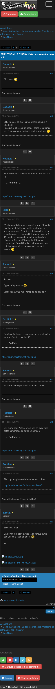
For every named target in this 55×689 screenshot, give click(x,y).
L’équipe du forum (29, 677)
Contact (8, 677)
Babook (7, 64)
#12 (51, 116)
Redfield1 (8, 158)
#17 (51, 379)
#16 (51, 328)
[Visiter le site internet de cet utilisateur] (22, 203)
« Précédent (5, 47)
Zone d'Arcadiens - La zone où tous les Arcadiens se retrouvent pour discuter (27, 32)
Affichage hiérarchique (44, 54)
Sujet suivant (29, 575)
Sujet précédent (12, 575)
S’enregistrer (29, 14)
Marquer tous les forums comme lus (22, 666)
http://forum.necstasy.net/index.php (19, 196)
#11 (51, 73)
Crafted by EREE (17, 687)
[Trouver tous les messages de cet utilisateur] (25, 100)
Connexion (10, 14)
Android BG (32, 687)
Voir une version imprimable (14, 600)
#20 (51, 522)
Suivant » (26, 47)
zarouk (7, 512)
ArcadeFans (6, 28)
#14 (51, 219)
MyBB (8, 687)
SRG (5, 210)
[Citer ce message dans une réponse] (30, 100)
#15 (51, 273)
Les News (8, 36)
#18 (51, 422)
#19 (51, 473)
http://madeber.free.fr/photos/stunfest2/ (23, 485)
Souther (7, 464)
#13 (51, 168)
